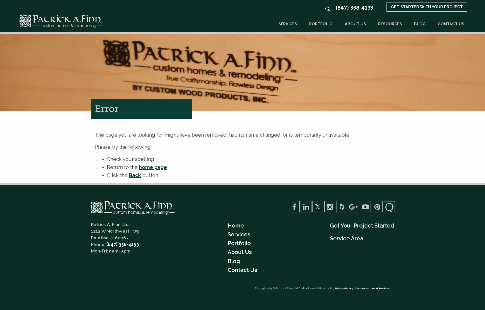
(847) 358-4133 (354, 8)
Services (287, 23)
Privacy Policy (344, 288)
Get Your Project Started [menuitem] (362, 225)
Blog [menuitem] (234, 261)
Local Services (380, 288)
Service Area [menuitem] (346, 238)
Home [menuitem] (236, 225)
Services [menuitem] (239, 234)
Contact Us (451, 23)
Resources (390, 23)
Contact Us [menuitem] (242, 270)
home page (153, 167)
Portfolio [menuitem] (239, 243)
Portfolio (321, 23)
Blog (420, 23)
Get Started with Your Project (427, 7)
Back (135, 175)
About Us (355, 23)
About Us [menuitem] (240, 252)
